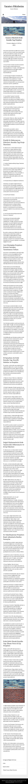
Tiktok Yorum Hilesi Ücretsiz (10, 770)
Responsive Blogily (10, 782)
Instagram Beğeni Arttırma (9, 760)
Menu (23, 14)
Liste (4, 763)
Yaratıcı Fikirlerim (14, 6)
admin (14, 45)
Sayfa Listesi (6, 766)
